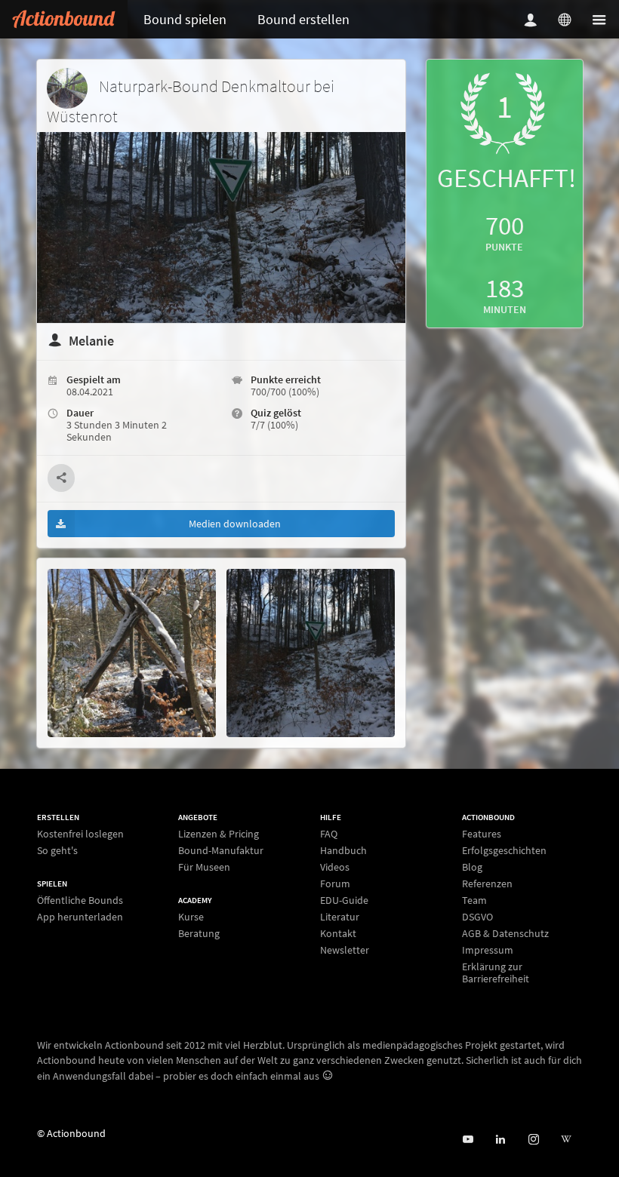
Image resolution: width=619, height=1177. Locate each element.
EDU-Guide (344, 900)
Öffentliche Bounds (80, 900)
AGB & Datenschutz (505, 933)
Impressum (487, 950)
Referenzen (487, 883)
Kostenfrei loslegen (80, 834)
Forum (335, 883)
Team (474, 900)
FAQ (328, 834)
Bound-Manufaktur (220, 850)
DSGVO (477, 916)
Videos (335, 867)
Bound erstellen (303, 19)
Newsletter (344, 949)
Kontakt (338, 933)
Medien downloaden (235, 523)
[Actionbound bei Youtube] (468, 1140)
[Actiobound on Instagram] (533, 1140)
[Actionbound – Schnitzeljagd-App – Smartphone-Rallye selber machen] (64, 19)
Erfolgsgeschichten (504, 850)
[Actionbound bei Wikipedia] (566, 1140)
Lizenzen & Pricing (218, 834)
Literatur (339, 916)
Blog (472, 867)
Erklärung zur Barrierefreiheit (495, 972)
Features (481, 834)
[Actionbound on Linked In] (500, 1140)
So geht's (57, 850)
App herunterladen (80, 916)
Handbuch (343, 850)
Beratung (199, 933)
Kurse (191, 917)
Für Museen (204, 866)
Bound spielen (184, 19)
